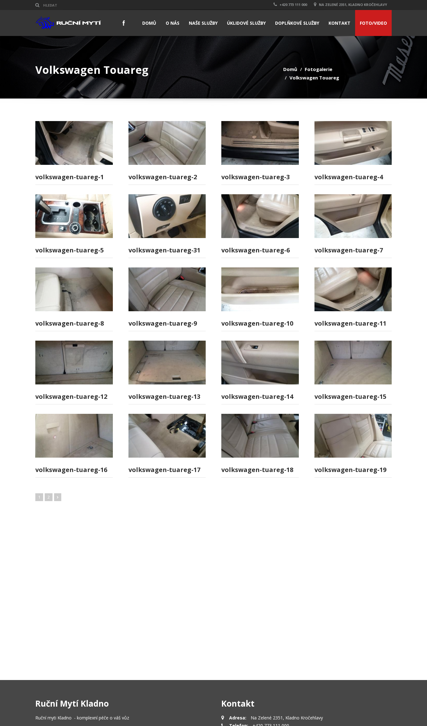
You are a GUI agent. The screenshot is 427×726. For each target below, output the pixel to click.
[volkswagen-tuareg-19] (353, 436)
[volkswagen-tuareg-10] (260, 289)
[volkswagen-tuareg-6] (260, 216)
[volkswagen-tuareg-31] (167, 216)
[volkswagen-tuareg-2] (167, 143)
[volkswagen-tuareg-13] (167, 362)
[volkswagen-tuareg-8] (74, 289)
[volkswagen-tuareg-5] (74, 216)
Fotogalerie (318, 69)
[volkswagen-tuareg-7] (353, 216)
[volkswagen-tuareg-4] (353, 143)
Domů (290, 69)
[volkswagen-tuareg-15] (353, 362)
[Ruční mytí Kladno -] (68, 23)
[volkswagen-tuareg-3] (260, 143)
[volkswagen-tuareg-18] (260, 436)
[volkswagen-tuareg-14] (260, 362)
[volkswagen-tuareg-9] (167, 289)
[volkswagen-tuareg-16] (74, 436)
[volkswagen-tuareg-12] (74, 362)
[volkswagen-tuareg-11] (353, 289)
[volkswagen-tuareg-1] (74, 143)
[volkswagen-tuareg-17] (167, 436)
